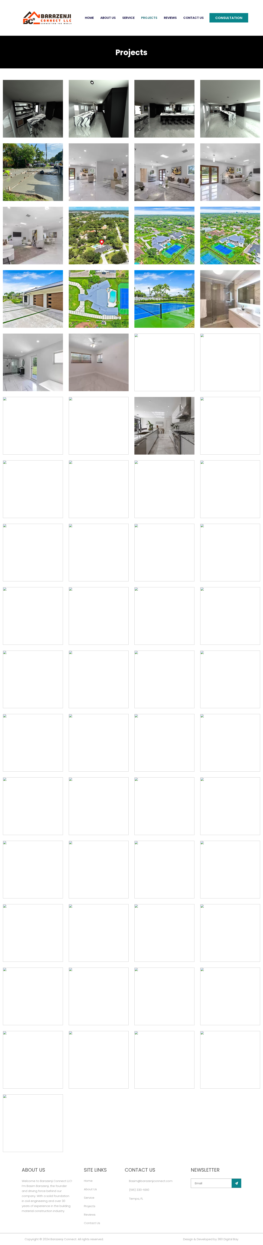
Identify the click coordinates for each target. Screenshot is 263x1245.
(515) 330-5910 (139, 1190)
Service (128, 17)
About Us (108, 17)
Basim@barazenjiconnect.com (151, 1181)
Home (89, 17)
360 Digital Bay (228, 1239)
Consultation (228, 17)
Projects (149, 17)
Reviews (170, 17)
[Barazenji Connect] (47, 18)
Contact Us (193, 17)
